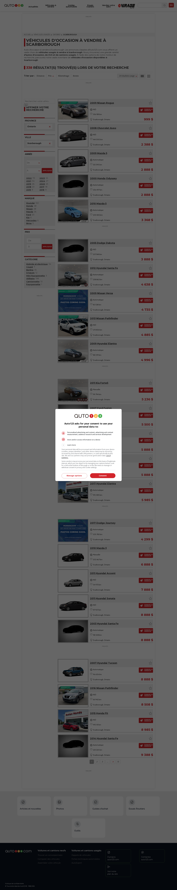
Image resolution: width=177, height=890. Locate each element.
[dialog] (88, 445)
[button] (88, 445)
